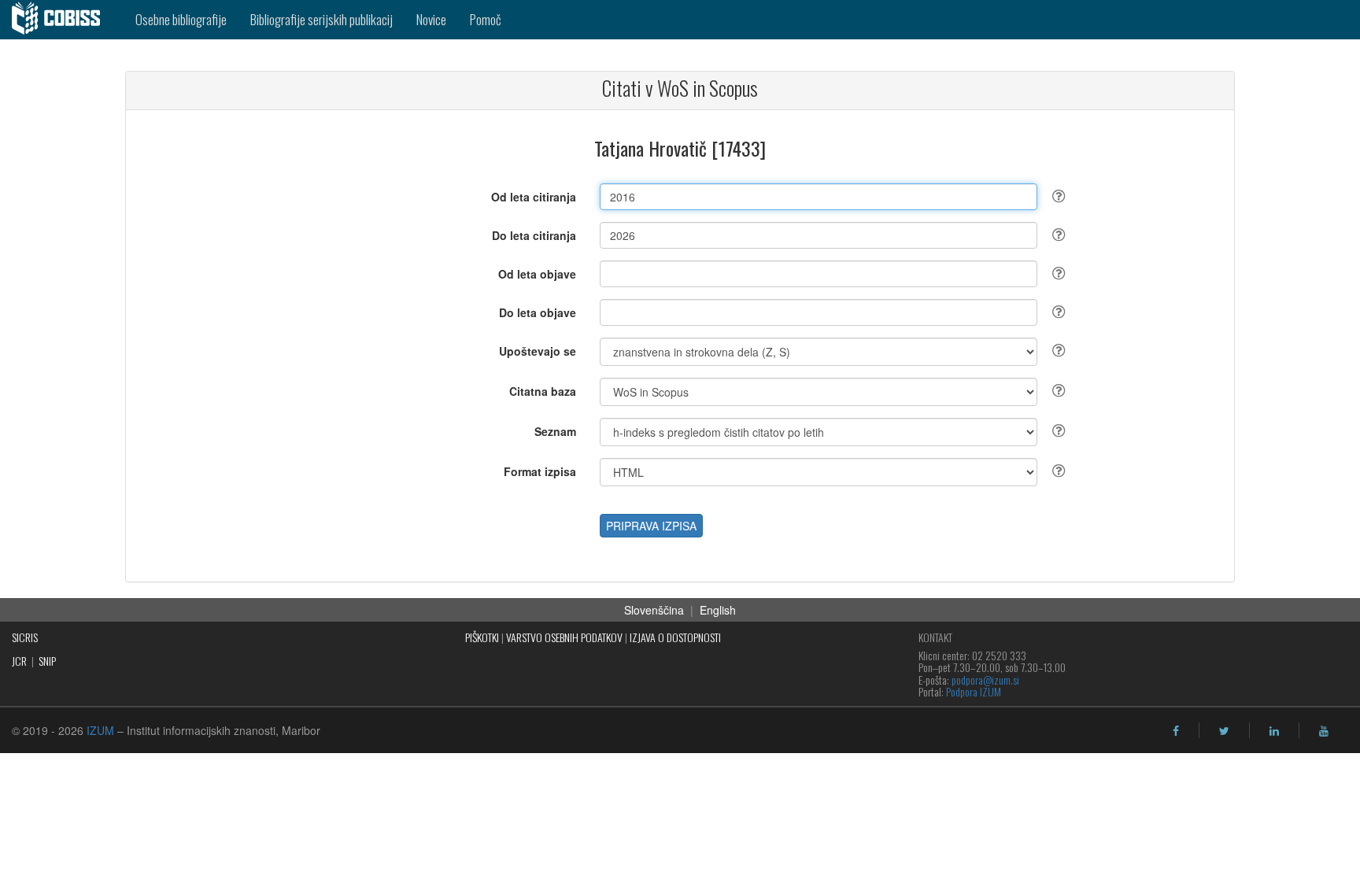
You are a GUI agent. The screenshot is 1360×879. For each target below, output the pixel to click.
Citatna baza (542, 391)
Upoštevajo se (537, 351)
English (718, 610)
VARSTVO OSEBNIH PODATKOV (564, 637)
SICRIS (25, 637)
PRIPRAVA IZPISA (651, 526)
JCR (19, 660)
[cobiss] (62, 19)
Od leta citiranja (533, 197)
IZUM (100, 730)
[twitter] (1224, 731)
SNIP (47, 660)
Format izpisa (540, 471)
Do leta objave (537, 312)
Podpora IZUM (973, 691)
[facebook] (1176, 731)
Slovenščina (654, 610)
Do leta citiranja (534, 235)
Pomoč (485, 19)
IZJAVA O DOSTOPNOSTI (675, 637)
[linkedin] (1274, 731)
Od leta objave (537, 274)
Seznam (555, 431)
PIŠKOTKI (482, 637)
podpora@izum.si (985, 679)
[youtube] (1324, 731)
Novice (431, 19)
